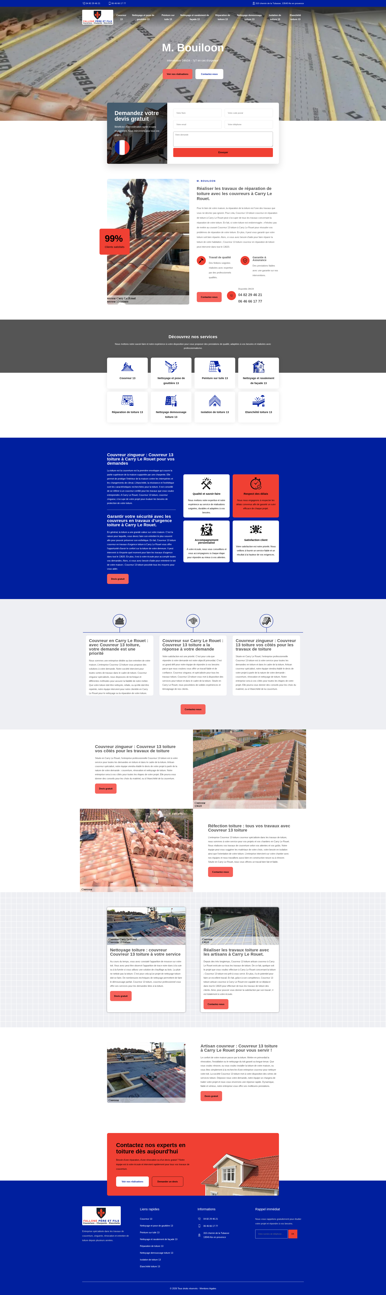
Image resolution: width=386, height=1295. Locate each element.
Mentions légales (208, 1288)
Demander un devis (167, 1181)
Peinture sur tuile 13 (168, 17)
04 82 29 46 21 (93, 3)
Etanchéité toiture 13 (295, 17)
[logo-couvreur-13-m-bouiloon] (97, 17)
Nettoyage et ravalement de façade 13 (194, 17)
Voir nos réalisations (177, 74)
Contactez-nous (209, 74)
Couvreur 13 (121, 17)
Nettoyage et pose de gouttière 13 (143, 17)
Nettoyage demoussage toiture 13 (249, 17)
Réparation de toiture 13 (222, 17)
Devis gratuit (118, 579)
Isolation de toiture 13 (275, 17)
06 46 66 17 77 (118, 3)
